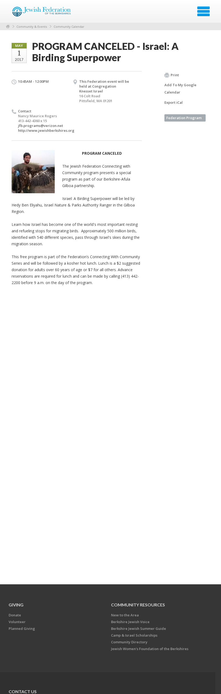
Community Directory (129, 642)
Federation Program (184, 117)
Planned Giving (22, 628)
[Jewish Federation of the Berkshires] (42, 13)
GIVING (16, 604)
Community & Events (31, 27)
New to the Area (125, 615)
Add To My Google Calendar (180, 88)
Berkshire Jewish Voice (130, 621)
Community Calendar (69, 27)
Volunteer (17, 621)
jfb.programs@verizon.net (40, 125)
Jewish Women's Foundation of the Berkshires (149, 648)
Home (8, 26)
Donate (15, 615)
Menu (203, 11)
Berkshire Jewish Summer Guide (138, 628)
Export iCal (173, 102)
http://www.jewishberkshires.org (46, 130)
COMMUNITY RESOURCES (138, 604)
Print (175, 74)
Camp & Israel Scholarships (134, 635)
